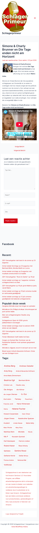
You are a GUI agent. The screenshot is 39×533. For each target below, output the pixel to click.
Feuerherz (28, 399)
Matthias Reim (9, 432)
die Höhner (20, 390)
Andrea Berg (9, 366)
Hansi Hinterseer (23, 404)
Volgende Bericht (19, 150)
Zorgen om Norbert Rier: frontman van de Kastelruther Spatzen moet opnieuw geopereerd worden (18, 342)
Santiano (7, 451)
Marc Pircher (8, 427)
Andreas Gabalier (26, 366)
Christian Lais (8, 385)
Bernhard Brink (24, 380)
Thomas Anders (9, 460)
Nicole (30, 432)
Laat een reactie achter (10, 60)
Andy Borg (8, 371)
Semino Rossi (20, 451)
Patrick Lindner (24, 441)
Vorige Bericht (19, 146)
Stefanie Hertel (9, 456)
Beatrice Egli (9, 380)
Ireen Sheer (26, 414)
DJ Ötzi (24, 394)
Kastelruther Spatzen (26, 418)
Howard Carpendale (11, 414)
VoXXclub (8, 465)
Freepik (20, 514)
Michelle (21, 432)
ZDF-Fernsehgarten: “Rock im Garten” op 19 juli (18, 277)
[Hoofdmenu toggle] (35, 18)
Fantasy (18, 399)
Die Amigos (8, 390)
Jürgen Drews (9, 418)
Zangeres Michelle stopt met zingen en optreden (18, 306)
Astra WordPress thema (20, 527)
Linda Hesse (17, 423)
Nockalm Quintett (18, 437)
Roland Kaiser (9, 446)
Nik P (6, 437)
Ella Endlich (7, 399)
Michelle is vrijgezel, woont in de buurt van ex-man (19, 348)
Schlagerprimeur (11, 33)
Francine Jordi (8, 404)
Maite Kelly (30, 423)
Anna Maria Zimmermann (12, 376)
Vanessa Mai (21, 460)
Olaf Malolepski (9, 441)
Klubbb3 (7, 423)
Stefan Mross (23, 456)
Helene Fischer (18, 409)
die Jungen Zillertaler (10, 394)
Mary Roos (19, 427)
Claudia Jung (20, 385)
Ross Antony (23, 446)
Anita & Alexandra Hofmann (25, 371)
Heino (6, 409)
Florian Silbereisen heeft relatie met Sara (15, 337)
